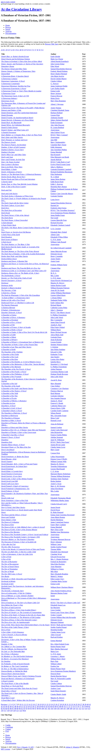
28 (61, 704)
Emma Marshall (56, 152)
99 (40, 708)
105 (58, 708)
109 (71, 708)
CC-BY (31, 747)
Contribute (9, 727)
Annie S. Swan (56, 484)
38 (83, 704)
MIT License (5, 749)
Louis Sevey (55, 199)
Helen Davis (55, 98)
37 (81, 704)
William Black (56, 330)
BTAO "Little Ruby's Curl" (60, 162)
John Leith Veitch (57, 317)
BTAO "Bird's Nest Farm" (60, 442)
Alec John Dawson (57, 125)
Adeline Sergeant (57, 437)
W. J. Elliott (55, 177)
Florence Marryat (57, 391)
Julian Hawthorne (57, 489)
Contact (8, 729)
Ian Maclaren (55, 608)
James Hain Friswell (58, 322)
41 (90, 704)
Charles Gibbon (56, 81)
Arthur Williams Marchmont (61, 293)
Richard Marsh (56, 305)
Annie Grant (55, 261)
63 (49, 706)
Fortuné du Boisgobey (58, 562)
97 (35, 708)
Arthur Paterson (56, 369)
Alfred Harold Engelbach (60, 61)
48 (15, 706)
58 (38, 706)
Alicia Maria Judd (57, 335)
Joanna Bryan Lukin (58, 445)
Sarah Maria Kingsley (58, 691)
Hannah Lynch (56, 420)
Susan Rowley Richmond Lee (61, 280)
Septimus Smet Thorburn (59, 479)
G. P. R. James (56, 239)
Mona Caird (55, 418)
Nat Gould (54, 218)
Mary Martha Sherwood (59, 649)
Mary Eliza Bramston (58, 101)
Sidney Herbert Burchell (59, 120)
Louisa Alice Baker (57, 359)
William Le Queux (57, 569)
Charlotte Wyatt (56, 554)
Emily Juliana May (57, 303)
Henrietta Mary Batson (59, 187)
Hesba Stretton (56, 481)
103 (52, 708)
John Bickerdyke (57, 432)
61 (44, 706)
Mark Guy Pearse (57, 59)
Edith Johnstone (56, 147)
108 (67, 708)
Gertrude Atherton (57, 396)
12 (25, 704)
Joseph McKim (56, 160)
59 (40, 706)
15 (32, 704)
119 (11, 710)
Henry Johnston (56, 542)
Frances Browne (56, 96)
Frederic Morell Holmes (59, 71)
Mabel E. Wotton (57, 576)
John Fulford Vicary (58, 132)
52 (24, 706)
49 (17, 706)
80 (87, 706)
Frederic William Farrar (59, 265)
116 (2, 710)
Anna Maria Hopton (58, 517)
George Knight (56, 342)
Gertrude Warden (57, 196)
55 (31, 706)
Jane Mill (54, 140)
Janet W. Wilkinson (57, 440)
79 (85, 706)
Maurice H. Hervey (57, 283)
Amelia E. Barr (56, 325)
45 (8, 706)
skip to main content (8, 2)
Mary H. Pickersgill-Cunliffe (61, 679)
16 (34, 704)
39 (85, 704)
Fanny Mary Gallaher (58, 525)
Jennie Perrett (55, 507)
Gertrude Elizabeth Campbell (61, 169)
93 (26, 708)
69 (62, 706)
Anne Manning (56, 567)
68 (60, 706)
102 (49, 708)
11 (23, 704)
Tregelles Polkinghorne (59, 466)
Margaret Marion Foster (59, 593)
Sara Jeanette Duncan (58, 398)
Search (7, 29)
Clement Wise (55, 268)
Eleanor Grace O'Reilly (59, 459)
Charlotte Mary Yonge (58, 145)
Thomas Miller (56, 549)
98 (38, 708)
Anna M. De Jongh (57, 290)
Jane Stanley (55, 357)
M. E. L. (54, 273)
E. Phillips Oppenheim (59, 315)
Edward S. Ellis (56, 352)
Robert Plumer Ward (58, 646)
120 (14, 710)
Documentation (10, 33)
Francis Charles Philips (59, 435)
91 (22, 708)
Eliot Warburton (56, 174)
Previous (4, 704)
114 (86, 708)
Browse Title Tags (51, 44)
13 (27, 704)
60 (42, 706)
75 (76, 706)
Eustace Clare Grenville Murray (62, 194)
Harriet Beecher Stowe (59, 676)
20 (43, 704)
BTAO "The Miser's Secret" (61, 313)
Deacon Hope (55, 674)
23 (49, 704)
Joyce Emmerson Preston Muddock (63, 213)
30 (65, 704)
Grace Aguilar (56, 610)
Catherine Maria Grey (58, 406)
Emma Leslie (55, 91)
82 (2, 708)
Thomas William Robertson (60, 476)
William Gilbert (56, 664)
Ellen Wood (55, 66)
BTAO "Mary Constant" (59, 135)
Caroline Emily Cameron (59, 411)
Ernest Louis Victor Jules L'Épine (62, 612)
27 (58, 704)
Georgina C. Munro (58, 656)
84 (6, 708)
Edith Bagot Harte (57, 182)
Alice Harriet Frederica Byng (61, 591)
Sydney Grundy (56, 615)
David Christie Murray (59, 79)
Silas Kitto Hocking (58, 564)
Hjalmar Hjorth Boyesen (59, 374)
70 (65, 706)
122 (20, 710)
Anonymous (55, 130)
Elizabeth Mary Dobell (59, 232)
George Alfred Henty (58, 295)
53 (26, 706)
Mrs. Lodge (55, 276)
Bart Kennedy (56, 155)
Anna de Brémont (57, 424)
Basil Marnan (55, 393)
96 (33, 708)
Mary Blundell (56, 384)
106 (61, 708)
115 (89, 708)
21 (45, 704)
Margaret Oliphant (57, 622)
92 (24, 708)
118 (8, 710)
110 (74, 708)
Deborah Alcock (56, 254)
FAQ (7, 731)
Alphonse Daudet (57, 118)
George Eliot (55, 115)
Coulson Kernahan (57, 700)
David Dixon (55, 510)
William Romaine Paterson (60, 288)
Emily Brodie (55, 56)
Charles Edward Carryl (59, 504)
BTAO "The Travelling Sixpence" (63, 210)
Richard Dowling (57, 223)
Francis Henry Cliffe (58, 408)
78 (82, 706)
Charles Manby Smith (58, 694)
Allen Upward (56, 635)
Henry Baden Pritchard (59, 74)
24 (52, 704)
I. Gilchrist (54, 347)
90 (20, 708)
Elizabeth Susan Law (58, 605)
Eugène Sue (55, 666)
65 (53, 706)
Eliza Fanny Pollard (58, 327)
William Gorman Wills (58, 461)
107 (64, 708)
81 (89, 706)
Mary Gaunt (55, 450)
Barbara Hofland (56, 113)
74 (73, 706)
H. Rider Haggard (57, 512)
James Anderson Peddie (59, 86)
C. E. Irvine (55, 471)
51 (22, 706)
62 (47, 706)
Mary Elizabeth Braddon (59, 574)
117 (5, 710)
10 (20, 704)
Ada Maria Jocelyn (57, 76)
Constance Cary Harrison (60, 388)
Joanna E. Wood (56, 401)
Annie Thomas (56, 108)
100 (42, 708)
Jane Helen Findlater (58, 349)
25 (54, 704)
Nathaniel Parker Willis (59, 300)
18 (38, 704)
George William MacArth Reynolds (63, 617)
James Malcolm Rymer (59, 251)
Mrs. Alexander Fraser (58, 416)
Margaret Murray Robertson (60, 474)
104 (55, 708)
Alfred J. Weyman (57, 104)
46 (11, 706)
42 (2, 706)
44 (6, 706)
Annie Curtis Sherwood (59, 430)
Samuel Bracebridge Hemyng (61, 69)
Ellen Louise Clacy (57, 579)
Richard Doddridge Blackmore (61, 172)
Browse (8, 27)
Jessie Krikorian (56, 340)
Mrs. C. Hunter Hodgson (59, 559)
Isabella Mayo (56, 362)
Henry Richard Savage (59, 332)
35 (76, 704)
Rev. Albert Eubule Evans (60, 644)
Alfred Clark (55, 235)
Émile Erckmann (56, 123)
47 (13, 706)
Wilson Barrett (56, 413)
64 (51, 706)
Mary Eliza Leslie (57, 530)
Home (7, 25)
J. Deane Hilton (56, 298)
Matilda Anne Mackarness (60, 532)
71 (67, 706)
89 (17, 708)
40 (88, 704)
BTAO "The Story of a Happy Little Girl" (65, 603)
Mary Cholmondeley (58, 142)
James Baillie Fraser (58, 215)
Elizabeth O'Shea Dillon (59, 237)
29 (63, 704)
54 (29, 706)
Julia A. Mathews (57, 167)
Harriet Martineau (57, 520)
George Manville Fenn (59, 220)
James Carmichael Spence (60, 522)
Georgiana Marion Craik (59, 372)
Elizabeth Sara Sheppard (59, 552)
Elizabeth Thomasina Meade (61, 498)
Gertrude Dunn (56, 337)
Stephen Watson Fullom (59, 345)
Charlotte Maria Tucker (59, 581)
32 (70, 704)
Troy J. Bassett (22, 747)
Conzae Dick (55, 453)
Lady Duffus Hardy (58, 88)
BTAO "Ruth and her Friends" (61, 625)
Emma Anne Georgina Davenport (62, 515)
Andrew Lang (56, 688)
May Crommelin (56, 320)
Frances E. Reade (57, 403)
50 (20, 706)
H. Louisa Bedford (57, 127)
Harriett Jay (55, 205)
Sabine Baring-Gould (58, 285)
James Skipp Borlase (58, 179)
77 (80, 706)
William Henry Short (58, 659)
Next (24, 710)
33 (72, 704)
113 (83, 708)
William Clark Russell (58, 242)
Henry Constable (57, 256)
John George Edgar (57, 64)
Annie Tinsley (56, 259)
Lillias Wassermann (57, 457)
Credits (7, 725)
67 (58, 706)
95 (31, 708)
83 (4, 708)
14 (29, 704)
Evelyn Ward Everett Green (60, 164)
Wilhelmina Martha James (60, 500)
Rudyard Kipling (57, 637)
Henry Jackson (56, 93)
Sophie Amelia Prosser (59, 547)
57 (35, 706)
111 (77, 708)
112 (80, 708)
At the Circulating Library (21, 9)
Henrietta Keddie (57, 630)
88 (15, 708)
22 (47, 704)
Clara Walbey (55, 386)
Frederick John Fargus (58, 208)
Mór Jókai (54, 571)
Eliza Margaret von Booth (60, 157)
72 (69, 706)
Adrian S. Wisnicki (72, 747)
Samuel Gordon (56, 427)
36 (79, 704)
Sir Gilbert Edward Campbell (61, 248)
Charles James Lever (58, 447)
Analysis (8, 31)
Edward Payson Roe (58, 557)
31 (67, 704)
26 (56, 704)
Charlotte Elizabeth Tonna (60, 110)
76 (78, 706)
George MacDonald (58, 469)
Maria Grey (55, 651)
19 (41, 704)
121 (17, 710)
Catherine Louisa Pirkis (59, 308)
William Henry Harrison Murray (62, 587)
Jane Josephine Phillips (59, 150)
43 (4, 706)
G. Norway (55, 84)
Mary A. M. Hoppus (58, 486)
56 (33, 706)
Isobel (53, 596)
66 (56, 706)
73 (71, 706)
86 (11, 708)
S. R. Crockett (56, 229)
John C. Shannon (57, 310)
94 (29, 708)
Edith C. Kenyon (57, 184)
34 (74, 704)
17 (36, 704)
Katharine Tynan (56, 354)
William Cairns (56, 544)
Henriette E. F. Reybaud (59, 364)
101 (45, 708)
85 (8, 708)
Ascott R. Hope (56, 380)
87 (13, 708)
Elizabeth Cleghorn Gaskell (60, 225)
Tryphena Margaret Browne (60, 539)
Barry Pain (54, 661)
